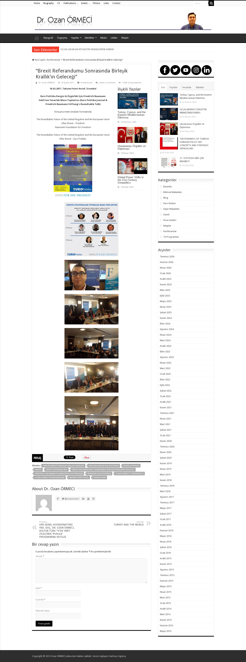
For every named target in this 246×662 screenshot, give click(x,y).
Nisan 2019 (165, 469)
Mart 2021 (165, 424)
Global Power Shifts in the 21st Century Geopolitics (131, 180)
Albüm (103, 37)
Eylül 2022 (165, 385)
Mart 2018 (165, 491)
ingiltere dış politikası (99, 473)
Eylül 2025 (165, 295)
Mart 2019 (165, 474)
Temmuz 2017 (167, 502)
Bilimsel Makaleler (172, 192)
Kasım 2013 (166, 620)
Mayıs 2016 (165, 536)
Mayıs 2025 (165, 301)
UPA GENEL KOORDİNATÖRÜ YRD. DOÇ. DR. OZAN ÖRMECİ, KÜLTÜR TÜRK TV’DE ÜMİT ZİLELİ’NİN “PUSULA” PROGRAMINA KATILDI (57, 529)
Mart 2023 (165, 368)
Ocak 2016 (165, 552)
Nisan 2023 (165, 362)
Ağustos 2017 (167, 497)
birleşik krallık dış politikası (104, 466)
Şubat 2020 (165, 457)
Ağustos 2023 (167, 357)
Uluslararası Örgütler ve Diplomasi (132, 147)
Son (163, 87)
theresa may (99, 477)
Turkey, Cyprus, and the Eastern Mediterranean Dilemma (132, 115)
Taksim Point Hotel (79, 477)
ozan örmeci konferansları (49, 477)
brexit (38, 470)
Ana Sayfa (36, 37)
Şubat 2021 (165, 429)
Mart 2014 (165, 614)
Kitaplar (167, 225)
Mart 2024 (165, 340)
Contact (116, 3)
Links (106, 3)
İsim (39, 588)
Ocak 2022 (165, 396)
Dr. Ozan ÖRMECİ (47, 83)
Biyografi (48, 37)
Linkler (114, 37)
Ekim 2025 (165, 290)
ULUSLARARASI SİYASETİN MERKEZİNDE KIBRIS (87, 49)
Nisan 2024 (165, 334)
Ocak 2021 (165, 435)
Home (37, 3)
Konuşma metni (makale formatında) (73, 111)
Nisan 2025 (165, 306)
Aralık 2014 (165, 608)
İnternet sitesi (43, 610)
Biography (48, 3)
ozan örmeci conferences (130, 473)
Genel (166, 214)
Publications (70, 3)
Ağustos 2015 (167, 569)
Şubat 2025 (165, 312)
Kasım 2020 (166, 441)
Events (84, 3)
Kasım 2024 (166, 318)
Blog (165, 197)
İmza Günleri (169, 220)
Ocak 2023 (165, 374)
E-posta (40, 599)
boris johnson (131, 466)
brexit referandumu (56, 470)
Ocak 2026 (165, 273)
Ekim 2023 (165, 351)
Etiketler (200, 87)
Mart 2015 (165, 597)
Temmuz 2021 (167, 413)
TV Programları (171, 237)
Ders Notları (169, 203)
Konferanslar (53, 59)
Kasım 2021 (166, 407)
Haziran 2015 (166, 580)
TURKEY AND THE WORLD (129, 523)
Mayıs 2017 (165, 508)
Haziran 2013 (166, 625)
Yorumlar (186, 87)
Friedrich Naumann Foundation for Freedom (59, 473)
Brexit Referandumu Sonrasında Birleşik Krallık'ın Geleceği (103, 470)
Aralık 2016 (165, 525)
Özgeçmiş (62, 37)
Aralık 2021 (165, 402)
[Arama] (211, 3)
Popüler (173, 87)
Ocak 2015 (165, 603)
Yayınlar (75, 37)
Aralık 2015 (165, 558)
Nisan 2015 (165, 592)
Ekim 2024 (165, 323)
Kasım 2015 (166, 564)
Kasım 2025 (166, 284)
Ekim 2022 (165, 379)
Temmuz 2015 (167, 575)
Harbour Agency (117, 656)
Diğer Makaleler (171, 209)
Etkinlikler (89, 37)
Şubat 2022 (165, 390)
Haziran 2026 (166, 262)
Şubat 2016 (165, 547)
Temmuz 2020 (167, 446)
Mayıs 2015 (165, 586)
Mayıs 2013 (165, 631)
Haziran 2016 (166, 530)
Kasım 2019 (166, 463)
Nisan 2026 (165, 267)
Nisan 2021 (165, 418)
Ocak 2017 (165, 519)
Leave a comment (107, 83)
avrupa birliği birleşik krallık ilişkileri (63, 466)
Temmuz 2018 (167, 485)
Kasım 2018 (166, 480)
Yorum (40, 556)
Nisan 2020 (165, 452)
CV (58, 3)
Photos (96, 3)
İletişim (125, 37)
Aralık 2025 (165, 279)
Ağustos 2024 (167, 329)
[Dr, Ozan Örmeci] (123, 20)
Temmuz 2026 (167, 256)
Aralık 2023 (165, 346)
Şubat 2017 (165, 513)
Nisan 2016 (165, 541)
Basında (167, 186)
